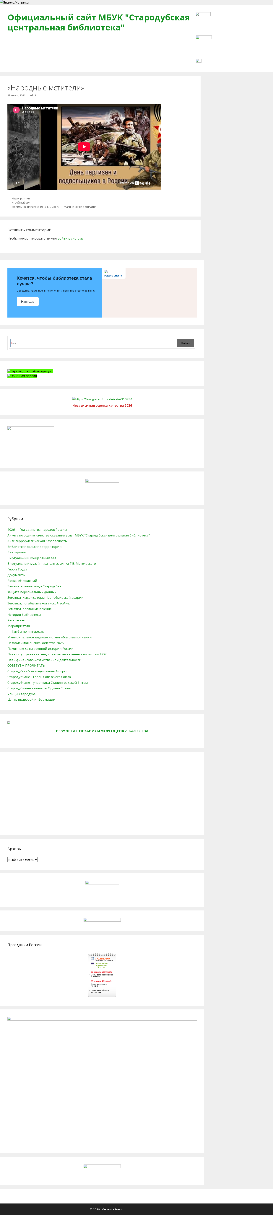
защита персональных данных (31, 592)
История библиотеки (24, 614)
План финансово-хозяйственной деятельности (44, 660)
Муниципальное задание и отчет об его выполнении (49, 637)
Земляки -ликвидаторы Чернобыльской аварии (45, 597)
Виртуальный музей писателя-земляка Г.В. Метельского (51, 563)
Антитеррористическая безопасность (37, 541)
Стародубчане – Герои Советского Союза (39, 677)
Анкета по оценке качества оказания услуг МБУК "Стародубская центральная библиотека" (78, 535)
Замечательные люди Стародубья (34, 586)
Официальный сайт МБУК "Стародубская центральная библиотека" (98, 22)
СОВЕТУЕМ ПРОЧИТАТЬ (26, 665)
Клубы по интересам (28, 631)
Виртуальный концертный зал (31, 558)
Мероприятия (21, 198)
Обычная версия (23, 376)
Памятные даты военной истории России (40, 648)
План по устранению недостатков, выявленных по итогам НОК (57, 654)
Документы (16, 575)
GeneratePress (112, 1209)
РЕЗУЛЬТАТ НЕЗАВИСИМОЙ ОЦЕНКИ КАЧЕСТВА (102, 730)
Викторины (16, 552)
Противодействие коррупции (147, 77)
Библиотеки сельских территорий (34, 546)
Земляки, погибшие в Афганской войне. (38, 603)
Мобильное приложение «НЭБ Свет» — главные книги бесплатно (54, 207)
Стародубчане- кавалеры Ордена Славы (39, 688)
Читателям (112, 77)
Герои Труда (17, 569)
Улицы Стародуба (21, 694)
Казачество (16, 620)
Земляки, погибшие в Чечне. (29, 609)
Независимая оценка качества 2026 (35, 643)
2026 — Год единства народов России (37, 529)
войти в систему (71, 238)
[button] (171, 77)
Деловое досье (58, 77)
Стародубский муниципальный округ (37, 671)
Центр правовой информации (31, 699)
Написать (27, 301)
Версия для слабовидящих (31, 371)
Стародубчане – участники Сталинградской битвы (47, 682)
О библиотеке (31, 77)
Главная (9, 77)
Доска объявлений (22, 580)
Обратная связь (87, 77)
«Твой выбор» (21, 202)
